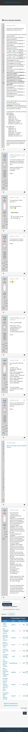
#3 (24, 197)
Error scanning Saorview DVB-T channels (5, 663)
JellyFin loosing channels (5, 625)
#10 (24, 510)
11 (20, 644)
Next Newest (13, 606)
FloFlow (13, 631)
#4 (24, 236)
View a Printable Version (12, 703)
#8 (24, 400)
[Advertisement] (14, 10)
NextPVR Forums (13, 2)
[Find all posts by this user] (3, 149)
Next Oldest (7, 606)
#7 (24, 360)
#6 (24, 317)
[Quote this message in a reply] (24, 149)
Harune (13, 644)
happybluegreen (13, 663)
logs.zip (14, 216)
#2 (24, 154)
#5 (24, 278)
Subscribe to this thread (12, 705)
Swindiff (13, 684)
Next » (12, 614)
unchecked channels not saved (5, 656)
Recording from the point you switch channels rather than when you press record (5, 684)
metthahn (13, 637)
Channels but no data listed (5, 651)
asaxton (13, 624)
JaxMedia (13, 672)
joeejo (13, 656)
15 (20, 631)
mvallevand (4, 156)
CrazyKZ (13, 650)
